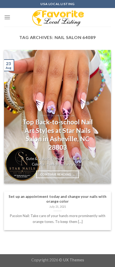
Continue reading (57, 174)
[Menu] (7, 17)
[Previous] (13, 116)
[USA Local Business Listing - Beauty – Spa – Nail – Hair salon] (57, 17)
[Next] (102, 116)
